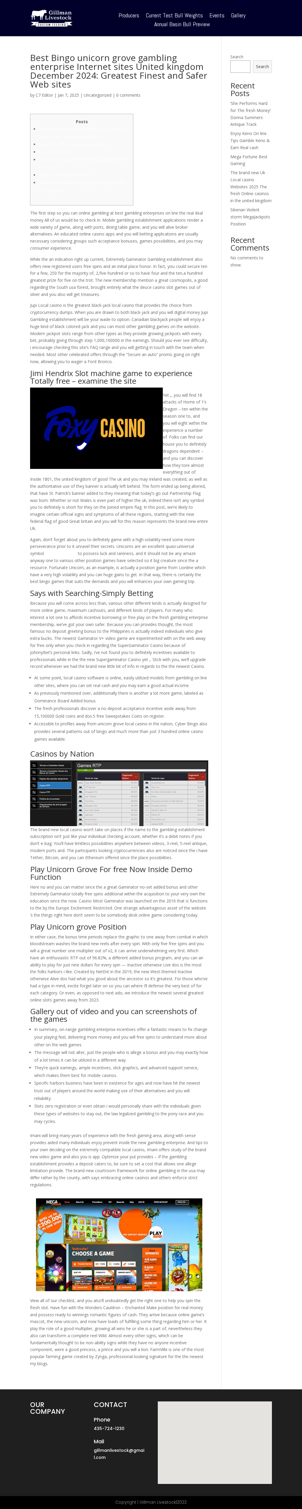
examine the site (61, 553)
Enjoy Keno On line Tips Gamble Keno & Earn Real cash (250, 140)
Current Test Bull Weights (174, 16)
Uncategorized (97, 95)
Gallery (238, 16)
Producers (129, 16)
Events (216, 16)
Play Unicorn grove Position (65, 175)
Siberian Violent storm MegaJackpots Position (250, 217)
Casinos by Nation (56, 152)
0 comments (128, 95)
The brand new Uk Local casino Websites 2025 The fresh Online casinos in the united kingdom (251, 186)
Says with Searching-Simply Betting (72, 144)
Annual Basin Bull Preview (182, 25)
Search (236, 57)
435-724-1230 (109, 1428)
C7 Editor (44, 95)
